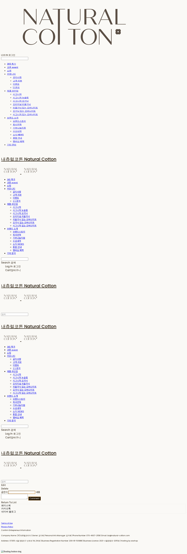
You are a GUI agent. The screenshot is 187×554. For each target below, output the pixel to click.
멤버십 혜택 (18, 141)
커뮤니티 (11, 74)
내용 (38, 492)
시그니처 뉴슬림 (21, 97)
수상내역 (17, 131)
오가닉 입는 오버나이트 (24, 111)
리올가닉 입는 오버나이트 (25, 107)
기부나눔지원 (19, 127)
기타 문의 (11, 144)
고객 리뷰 (17, 80)
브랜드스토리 (19, 121)
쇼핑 (9, 70)
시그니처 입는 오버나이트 (25, 114)
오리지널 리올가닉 (22, 104)
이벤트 (16, 84)
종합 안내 (17, 137)
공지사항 (17, 77)
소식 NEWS (18, 134)
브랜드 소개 (12, 117)
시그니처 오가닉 (21, 100)
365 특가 (11, 63)
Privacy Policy (7, 526)
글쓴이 (4, 492)
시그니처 (17, 94)
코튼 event (12, 67)
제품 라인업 (12, 90)
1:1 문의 (16, 87)
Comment (35, 498)
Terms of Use (7, 523)
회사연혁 (17, 124)
